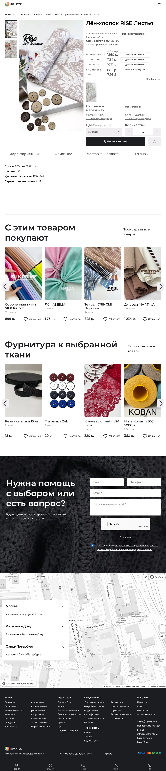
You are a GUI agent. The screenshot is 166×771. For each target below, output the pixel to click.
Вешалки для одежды (69, 714)
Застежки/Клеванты (68, 710)
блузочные (10, 706)
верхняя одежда (13, 710)
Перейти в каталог (41, 726)
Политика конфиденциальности (75, 753)
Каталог (50, 768)
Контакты (142, 702)
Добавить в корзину (116, 141)
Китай (87, 732)
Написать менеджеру (148, 725)
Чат (149, 768)
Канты (61, 706)
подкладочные (39, 706)
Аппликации (64, 718)
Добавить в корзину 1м (134, 54)
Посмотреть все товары (136, 231)
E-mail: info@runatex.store (147, 731)
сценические (38, 718)
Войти (116, 768)
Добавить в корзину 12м (135, 70)
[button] (5, 286)
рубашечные (38, 710)
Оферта (108, 753)
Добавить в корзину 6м (134, 65)
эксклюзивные (39, 722)
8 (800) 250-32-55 (147, 721)
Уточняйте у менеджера (99, 118)
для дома (10, 722)
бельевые (10, 702)
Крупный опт (91, 740)
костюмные (11, 726)
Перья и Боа (64, 702)
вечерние (10, 714)
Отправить (125, 537)
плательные (37, 702)
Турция (88, 736)
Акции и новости (146, 714)
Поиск (83, 768)
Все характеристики (133, 33)
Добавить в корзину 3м (134, 60)
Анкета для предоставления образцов (120, 706)
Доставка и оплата (94, 702)
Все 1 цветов (153, 79)
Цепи (60, 726)
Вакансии (142, 710)
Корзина (88, 722)
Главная (16, 768)
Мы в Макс (143, 742)
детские (9, 718)
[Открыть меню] (159, 4)
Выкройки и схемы (94, 706)
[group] (23, 284)
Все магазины (133, 106)
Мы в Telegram (145, 737)
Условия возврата (94, 718)
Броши (61, 722)
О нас (140, 706)
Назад (11, 14)
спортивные (37, 714)
